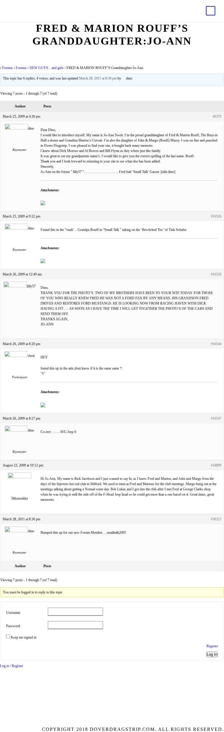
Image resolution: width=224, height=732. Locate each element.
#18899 (216, 465)
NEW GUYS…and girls (46, 68)
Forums (7, 68)
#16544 (216, 344)
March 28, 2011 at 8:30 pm (98, 78)
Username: (13, 613)
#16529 (216, 274)
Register (212, 646)
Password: (13, 626)
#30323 (216, 519)
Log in (4, 666)
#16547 (216, 418)
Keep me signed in (23, 637)
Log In (212, 654)
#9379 (217, 116)
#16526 (216, 216)
